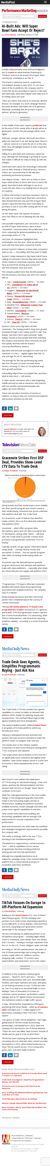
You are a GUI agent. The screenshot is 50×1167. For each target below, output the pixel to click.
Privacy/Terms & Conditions (21, 1141)
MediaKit (29, 1135)
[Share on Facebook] (4, 408)
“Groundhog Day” (20, 302)
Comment (8, 415)
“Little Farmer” (20, 281)
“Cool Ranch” (21, 310)
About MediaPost (17, 1135)
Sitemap (37, 1138)
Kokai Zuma (40, 725)
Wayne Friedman (11, 471)
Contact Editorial (17, 1138)
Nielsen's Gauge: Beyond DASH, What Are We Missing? (24, 1103)
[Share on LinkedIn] (10, 408)
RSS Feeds (28, 1138)
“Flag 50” (16, 322)
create (11, 72)
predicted (37, 125)
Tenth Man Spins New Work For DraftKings (19, 1099)
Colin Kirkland (10, 911)
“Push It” (19, 319)
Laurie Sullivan (10, 35)
